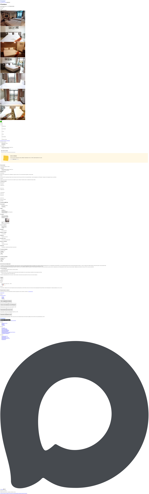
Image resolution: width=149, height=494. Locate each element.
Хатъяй (3, 298)
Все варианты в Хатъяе (3, 2)
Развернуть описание (3, 181)
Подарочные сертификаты (5, 333)
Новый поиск (8, 2)
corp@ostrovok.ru (30, 291)
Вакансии (3, 324)
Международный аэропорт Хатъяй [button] (6, 169)
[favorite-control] (1, 10)
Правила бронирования (5, 331)
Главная (3, 296)
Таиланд (3, 297)
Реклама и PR (3, 339)
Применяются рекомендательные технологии (21, 493)
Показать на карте (12, 6)
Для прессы (3, 325)
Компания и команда (4, 323)
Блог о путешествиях (4, 329)
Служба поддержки (4, 328)
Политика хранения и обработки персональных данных (7, 493)
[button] (74, 18)
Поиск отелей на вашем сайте (6, 338)
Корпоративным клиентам (5, 337)
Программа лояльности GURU (6, 332)
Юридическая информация (5, 330)
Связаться (4, 295)
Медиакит (1, 295)
